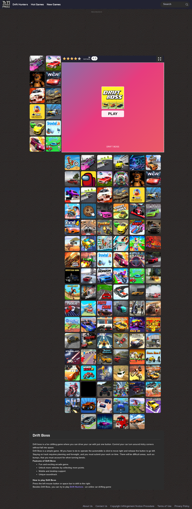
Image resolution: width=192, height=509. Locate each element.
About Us (88, 506)
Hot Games (37, 4)
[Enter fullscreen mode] (159, 59)
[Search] (187, 4)
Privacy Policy (181, 506)
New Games (54, 4)
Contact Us (101, 506)
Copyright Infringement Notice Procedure (132, 506)
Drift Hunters (20, 4)
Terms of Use (165, 506)
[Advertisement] (97, 34)
